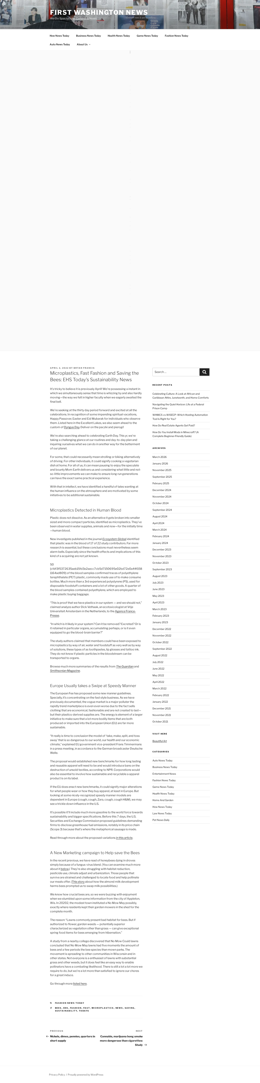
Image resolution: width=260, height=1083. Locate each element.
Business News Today (88, 35)
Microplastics (103, 1008)
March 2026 (159, 456)
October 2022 (160, 642)
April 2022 (158, 681)
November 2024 (161, 496)
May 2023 (158, 595)
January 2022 (160, 701)
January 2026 (160, 463)
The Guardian (125, 666)
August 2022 (159, 655)
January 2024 (160, 542)
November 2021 (161, 714)
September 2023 (162, 569)
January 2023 (160, 622)
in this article (124, 837)
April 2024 (158, 523)
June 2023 (158, 589)
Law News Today (162, 813)
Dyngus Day (71, 427)
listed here (80, 983)
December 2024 (161, 490)
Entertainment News (164, 773)
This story (78, 881)
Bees (58, 1008)
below (65, 869)
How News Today (59, 35)
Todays (84, 1011)
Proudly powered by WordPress (85, 1074)
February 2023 (160, 615)
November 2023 (161, 556)
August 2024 (159, 516)
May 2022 (158, 675)
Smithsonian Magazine (65, 670)
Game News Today (147, 35)
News (119, 1008)
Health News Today (119, 35)
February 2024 (160, 536)
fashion (76, 1008)
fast (86, 1008)
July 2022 (157, 662)
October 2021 (160, 721)
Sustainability (66, 1011)
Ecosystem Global (114, 539)
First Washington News (99, 12)
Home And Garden (162, 800)
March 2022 (159, 688)
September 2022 (162, 648)
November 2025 (161, 470)
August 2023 (159, 576)
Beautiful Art (159, 740)
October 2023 (160, 562)
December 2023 (161, 549)
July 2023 (157, 582)
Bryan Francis (84, 368)
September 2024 (162, 509)
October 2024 (160, 503)
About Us (82, 44)
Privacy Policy (57, 1074)
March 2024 (159, 529)
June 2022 (158, 668)
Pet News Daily (160, 819)
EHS (65, 1008)
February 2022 (160, 695)
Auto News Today (60, 44)
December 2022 (161, 628)
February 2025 (160, 483)
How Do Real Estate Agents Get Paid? (173, 425)
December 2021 (161, 708)
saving (130, 1008)
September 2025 (162, 476)
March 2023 (159, 609)
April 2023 (158, 602)
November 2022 (161, 635)
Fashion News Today (176, 35)
